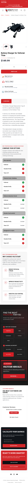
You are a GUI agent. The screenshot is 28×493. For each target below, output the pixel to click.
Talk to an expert (14, 466)
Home (2, 15)
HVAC (8, 340)
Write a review (14, 412)
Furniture (19, 335)
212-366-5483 (16, 5)
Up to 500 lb (8, 354)
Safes (20, 330)
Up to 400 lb (19, 349)
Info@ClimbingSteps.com (17, 6)
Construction (8, 335)
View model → (14, 376)
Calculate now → (14, 445)
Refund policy (22, 480)
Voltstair (8, 480)
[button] (2, 10)
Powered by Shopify (14, 480)
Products (7, 15)
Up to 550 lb (19, 354)
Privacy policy (10, 482)
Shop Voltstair (14, 462)
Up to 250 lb (8, 349)
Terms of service (18, 482)
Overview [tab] (6, 101)
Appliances (8, 330)
